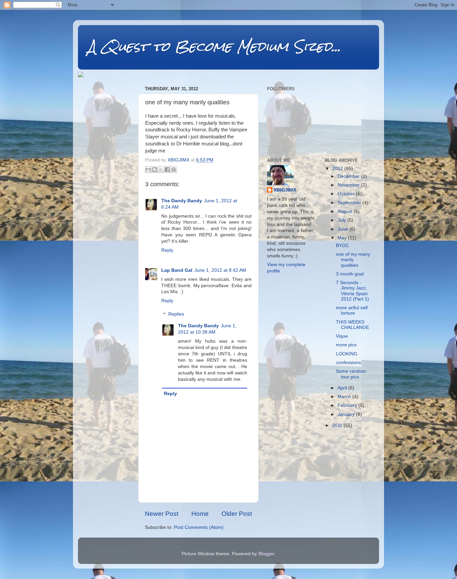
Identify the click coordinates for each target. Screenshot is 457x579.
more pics (346, 344)
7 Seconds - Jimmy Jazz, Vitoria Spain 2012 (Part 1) (352, 291)
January (347, 414)
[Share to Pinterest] (173, 169)
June (343, 229)
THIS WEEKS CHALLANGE (352, 325)
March (345, 396)
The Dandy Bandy (181, 200)
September (350, 202)
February (348, 405)
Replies (176, 314)
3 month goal (350, 273)
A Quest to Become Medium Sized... (214, 46)
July (342, 220)
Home (200, 513)
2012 (338, 168)
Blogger (266, 553)
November (349, 185)
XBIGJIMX (285, 190)
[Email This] (148, 169)
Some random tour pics (351, 374)
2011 (338, 425)
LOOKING (346, 353)
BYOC (342, 245)
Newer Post (161, 513)
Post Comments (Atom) (198, 527)
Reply (167, 250)
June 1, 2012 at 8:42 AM (220, 270)
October (347, 193)
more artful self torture (352, 310)
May (343, 237)
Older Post (236, 513)
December (349, 176)
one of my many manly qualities (353, 259)
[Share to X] (161, 169)
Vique (342, 336)
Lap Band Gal (176, 270)
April (343, 387)
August (346, 211)
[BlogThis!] (154, 169)
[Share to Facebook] (167, 169)
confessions (348, 362)
